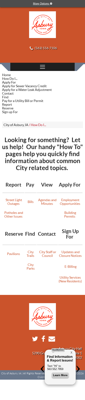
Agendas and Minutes (47, 201)
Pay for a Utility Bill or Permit (22, 101)
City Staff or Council (47, 253)
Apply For (9, 82)
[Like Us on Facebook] (42, 340)
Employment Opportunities (70, 201)
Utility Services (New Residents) (70, 279)
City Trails (31, 253)
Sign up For (10, 112)
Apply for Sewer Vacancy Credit (24, 86)
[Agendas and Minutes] (53, 203)
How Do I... (9, 78)
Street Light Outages (13, 201)
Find (5, 97)
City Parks (31, 266)
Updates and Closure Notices (70, 253)
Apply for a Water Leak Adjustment (27, 90)
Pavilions (13, 254)
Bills (31, 202)
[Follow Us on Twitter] (34, 340)
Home (6, 75)
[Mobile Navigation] (42, 67)
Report (7, 104)
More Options (41, 3)
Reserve (7, 108)
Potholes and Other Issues (13, 214)
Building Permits (70, 214)
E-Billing (70, 266)
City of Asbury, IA (16, 125)
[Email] (51, 340)
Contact (8, 93)
